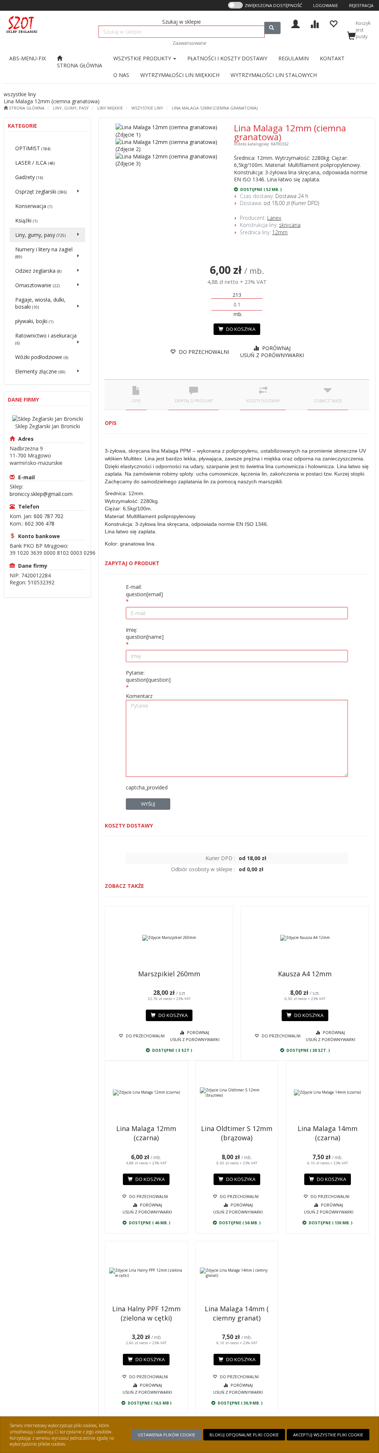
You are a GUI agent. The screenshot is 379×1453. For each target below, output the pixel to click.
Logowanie (325, 5)
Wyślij (148, 804)
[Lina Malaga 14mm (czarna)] (327, 1092)
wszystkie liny (147, 108)
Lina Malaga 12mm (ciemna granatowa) (215, 108)
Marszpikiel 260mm (169, 973)
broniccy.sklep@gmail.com (41, 493)
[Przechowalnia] (333, 23)
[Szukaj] (272, 28)
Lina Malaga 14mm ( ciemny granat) (237, 1313)
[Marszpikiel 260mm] (169, 937)
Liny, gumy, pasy (71, 108)
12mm (280, 232)
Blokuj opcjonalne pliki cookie (244, 1434)
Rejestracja (361, 5)
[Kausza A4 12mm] (305, 937)
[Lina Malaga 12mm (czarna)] (146, 1092)
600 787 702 (48, 516)
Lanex (274, 217)
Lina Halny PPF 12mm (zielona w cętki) (146, 1313)
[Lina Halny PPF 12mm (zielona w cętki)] (146, 1272)
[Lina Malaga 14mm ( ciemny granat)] (237, 1272)
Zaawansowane (189, 43)
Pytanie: (148, 676)
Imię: (145, 633)
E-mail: (144, 590)
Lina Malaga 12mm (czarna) (146, 1133)
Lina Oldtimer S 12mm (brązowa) (236, 1133)
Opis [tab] (136, 400)
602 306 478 (39, 523)
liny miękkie (110, 108)
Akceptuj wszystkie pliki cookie (328, 1434)
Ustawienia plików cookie (166, 1434)
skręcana (290, 224)
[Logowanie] (295, 23)
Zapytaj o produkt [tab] (193, 400)
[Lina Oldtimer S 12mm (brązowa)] (237, 1092)
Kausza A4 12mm (305, 973)
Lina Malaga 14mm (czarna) (328, 1133)
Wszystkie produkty (142, 58)
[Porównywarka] (314, 23)
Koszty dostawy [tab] (263, 400)
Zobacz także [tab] (327, 400)
